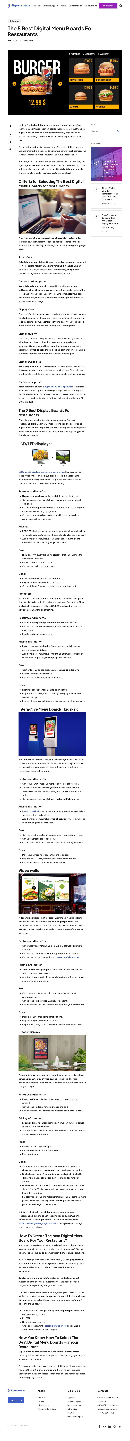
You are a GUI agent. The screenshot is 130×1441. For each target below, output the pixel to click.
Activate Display (74, 1401)
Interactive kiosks (31, 811)
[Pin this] (10, 149)
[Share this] (10, 126)
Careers (41, 1401)
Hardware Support (75, 1416)
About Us (41, 1397)
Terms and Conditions (47, 1409)
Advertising (72, 1409)
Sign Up (70, 1397)
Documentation (74, 1405)
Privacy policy (43, 1405)
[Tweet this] (10, 134)
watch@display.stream (107, 1409)
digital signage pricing (56, 1325)
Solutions (14, 21)
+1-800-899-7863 (105, 1413)
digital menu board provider (58, 386)
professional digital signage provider (38, 1223)
